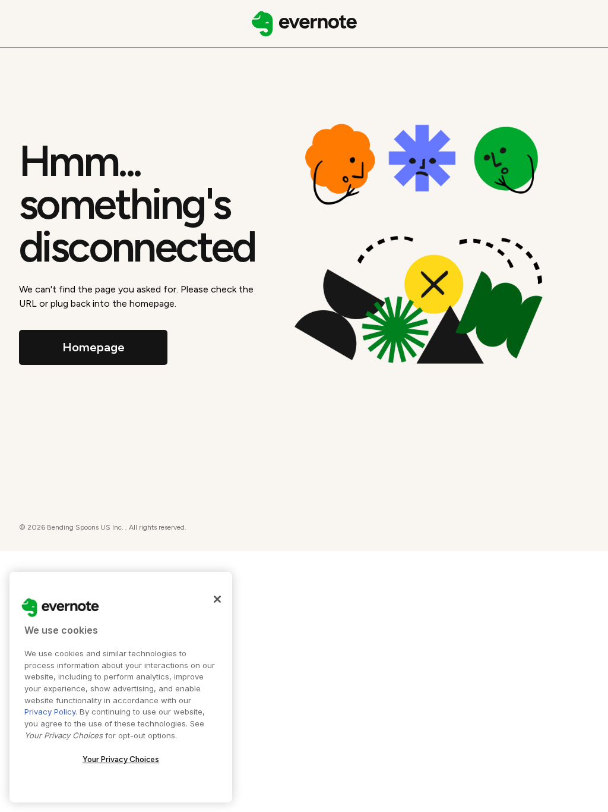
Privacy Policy (49, 711)
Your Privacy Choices (121, 759)
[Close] (217, 599)
